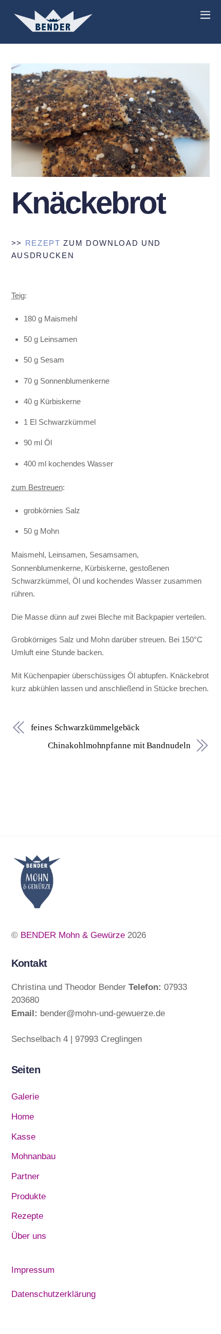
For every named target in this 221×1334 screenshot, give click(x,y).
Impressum (32, 1270)
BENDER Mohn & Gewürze (73, 935)
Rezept (43, 243)
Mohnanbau (33, 1156)
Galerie (25, 1097)
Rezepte (27, 1216)
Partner (25, 1176)
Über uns (28, 1236)
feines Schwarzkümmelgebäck (85, 727)
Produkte (28, 1196)
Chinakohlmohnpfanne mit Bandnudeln (119, 745)
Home (22, 1117)
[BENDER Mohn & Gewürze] (52, 31)
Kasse (23, 1137)
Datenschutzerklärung (53, 1294)
